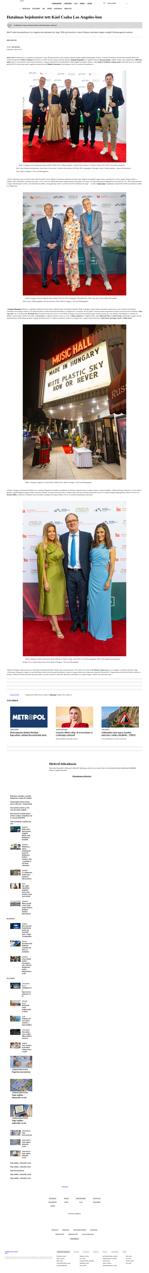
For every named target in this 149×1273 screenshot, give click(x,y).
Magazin (95, 1252)
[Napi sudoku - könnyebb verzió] (21, 1100)
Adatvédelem (93, 1229)
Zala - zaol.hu (128, 1263)
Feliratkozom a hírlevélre (81, 776)
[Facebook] (69, 1219)
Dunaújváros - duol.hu (84, 1256)
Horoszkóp (57, 3)
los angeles (44, 53)
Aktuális (26, 8)
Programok (81, 1198)
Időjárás (68, 3)
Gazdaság (86, 1252)
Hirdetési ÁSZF (60, 1234)
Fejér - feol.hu (82, 1258)
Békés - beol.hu (60, 1260)
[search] (127, 3)
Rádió (124, 1252)
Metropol (16, 47)
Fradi (82, 3)
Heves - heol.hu (83, 1265)
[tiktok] (121, 3)
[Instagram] (79, 1219)
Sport (49, 8)
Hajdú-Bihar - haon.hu (84, 1263)
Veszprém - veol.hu (130, 1260)
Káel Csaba (12, 53)
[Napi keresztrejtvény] (21, 1074)
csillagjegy (26, 983)
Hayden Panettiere (62, 729)
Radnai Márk (14, 729)
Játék (89, 3)
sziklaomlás (106, 729)
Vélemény (52, 1202)
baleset (24, 941)
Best (66, 1202)
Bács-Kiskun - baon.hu (61, 1256)
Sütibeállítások (74, 1239)
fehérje (24, 1043)
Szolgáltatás (115, 1252)
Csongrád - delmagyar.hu (62, 1265)
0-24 (75, 3)
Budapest (25, 827)
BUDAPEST (58, 8)
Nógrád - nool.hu (106, 1260)
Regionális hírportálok (63, 1252)
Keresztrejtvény (20, 1069)
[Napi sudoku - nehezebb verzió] (21, 1125)
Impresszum (55, 1229)
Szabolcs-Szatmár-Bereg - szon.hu (110, 1265)
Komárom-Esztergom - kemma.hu (110, 1258)
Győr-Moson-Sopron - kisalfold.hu (87, 1260)
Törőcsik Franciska (28, 53)
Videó (52, 1206)
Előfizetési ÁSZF (73, 1234)
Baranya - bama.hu (60, 1258)
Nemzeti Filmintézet (15, 309)
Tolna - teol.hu (129, 1256)
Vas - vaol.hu (128, 1258)
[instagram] (122, 3)
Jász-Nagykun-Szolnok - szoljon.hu (110, 1256)
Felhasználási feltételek (79, 1229)
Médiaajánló (65, 1229)
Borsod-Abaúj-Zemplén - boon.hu (64, 1263)
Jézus (23, 883)
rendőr (24, 924)
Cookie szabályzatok (88, 1234)
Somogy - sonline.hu (107, 1263)
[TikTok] (74, 1219)
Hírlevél (68, 8)
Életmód (35, 8)
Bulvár (105, 1252)
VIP (43, 8)
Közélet (76, 1252)
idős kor (24, 1001)
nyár (23, 1016)
